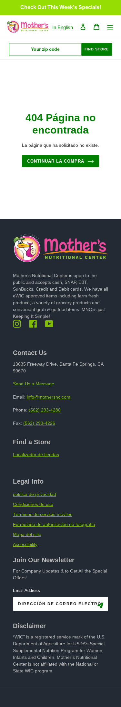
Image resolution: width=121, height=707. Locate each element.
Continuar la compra (56, 161)
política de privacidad (34, 494)
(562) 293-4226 (39, 423)
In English (62, 27)
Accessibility (25, 544)
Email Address (26, 590)
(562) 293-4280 (45, 409)
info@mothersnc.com (48, 397)
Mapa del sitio (27, 534)
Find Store (97, 49)
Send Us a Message (33, 383)
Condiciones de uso (33, 504)
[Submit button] (100, 606)
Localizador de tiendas (36, 454)
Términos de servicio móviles (42, 514)
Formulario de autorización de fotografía (54, 524)
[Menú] (110, 27)
